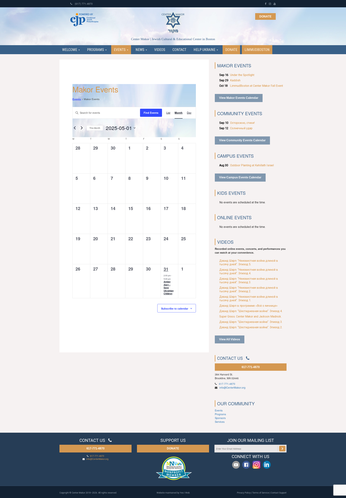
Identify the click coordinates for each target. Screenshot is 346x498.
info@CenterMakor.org (232, 387)
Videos (159, 50)
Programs (96, 50)
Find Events (151, 112)
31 (166, 269)
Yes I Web (185, 493)
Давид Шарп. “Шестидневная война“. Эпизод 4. (250, 311)
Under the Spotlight (242, 75)
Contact (179, 50)
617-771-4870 (251, 367)
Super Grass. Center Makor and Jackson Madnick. (250, 316)
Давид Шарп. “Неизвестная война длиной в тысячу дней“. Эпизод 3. (248, 280)
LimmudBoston (257, 50)
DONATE (173, 448)
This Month (94, 127)
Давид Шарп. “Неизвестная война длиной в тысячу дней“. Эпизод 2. (248, 289)
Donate (265, 16)
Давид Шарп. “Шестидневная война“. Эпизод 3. (250, 322)
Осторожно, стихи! (242, 123)
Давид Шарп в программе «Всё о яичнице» (248, 305)
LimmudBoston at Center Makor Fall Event (256, 85)
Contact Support (279, 493)
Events (120, 50)
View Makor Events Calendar (238, 97)
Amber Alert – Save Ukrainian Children (169, 287)
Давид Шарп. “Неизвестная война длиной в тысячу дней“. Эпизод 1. (248, 298)
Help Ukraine (205, 50)
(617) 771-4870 (83, 3)
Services (220, 421)
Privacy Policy (244, 493)
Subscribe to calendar (174, 308)
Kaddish (235, 80)
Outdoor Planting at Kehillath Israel (252, 165)
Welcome (70, 50)
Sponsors (220, 418)
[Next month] (81, 128)
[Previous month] (74, 128)
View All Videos (229, 339)
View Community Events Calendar (242, 140)
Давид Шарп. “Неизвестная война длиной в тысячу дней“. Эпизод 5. (248, 262)
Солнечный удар (241, 128)
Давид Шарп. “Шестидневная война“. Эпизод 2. (250, 327)
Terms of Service (260, 493)
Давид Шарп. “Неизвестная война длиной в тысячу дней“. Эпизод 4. (248, 271)
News (140, 50)
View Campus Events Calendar (240, 177)
